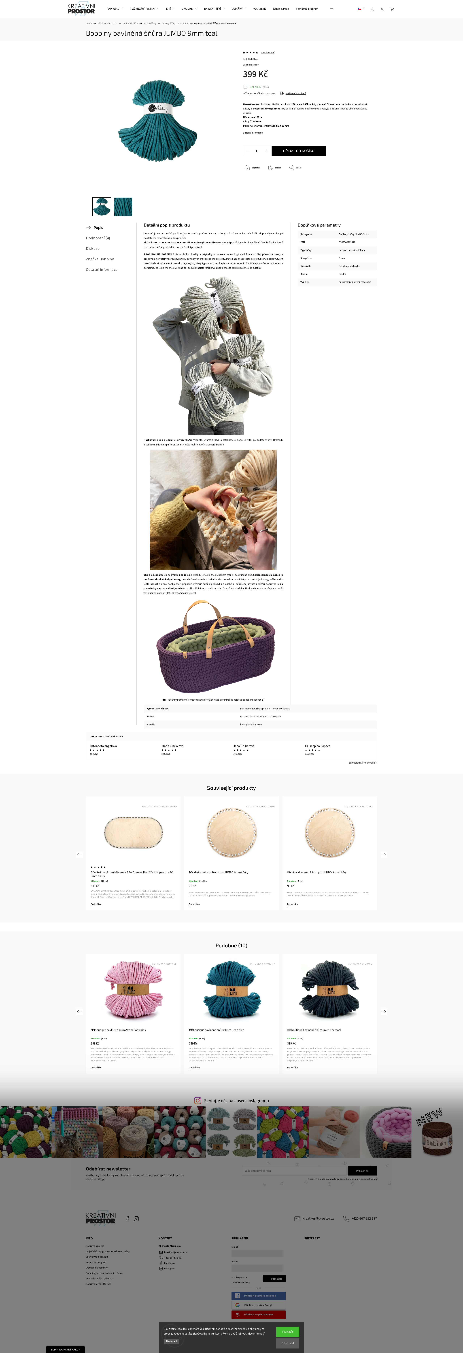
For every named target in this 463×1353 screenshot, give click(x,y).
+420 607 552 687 (364, 1218)
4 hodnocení (267, 52)
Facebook (127, 1218)
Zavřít (359, 179)
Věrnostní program (96, 1262)
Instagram (136, 1218)
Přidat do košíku (298, 151)
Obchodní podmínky (97, 1268)
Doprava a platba (95, 1246)
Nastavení (171, 1341)
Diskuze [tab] (92, 248)
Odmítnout (288, 1343)
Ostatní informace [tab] (101, 269)
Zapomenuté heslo (241, 1282)
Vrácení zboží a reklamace (100, 1278)
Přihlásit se (362, 1170)
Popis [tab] (98, 228)
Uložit (251, 185)
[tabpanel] (133, 853)
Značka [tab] (100, 259)
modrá (342, 274)
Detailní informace (253, 133)
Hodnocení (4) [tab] (98, 238)
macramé (366, 282)
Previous (79, 854)
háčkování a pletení (349, 282)
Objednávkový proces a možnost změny (108, 1251)
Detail (94, 1067)
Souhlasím (288, 1332)
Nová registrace (239, 1277)
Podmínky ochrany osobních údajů (104, 1273)
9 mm (342, 258)
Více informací (256, 1334)
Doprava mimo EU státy (98, 1284)
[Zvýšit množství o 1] (266, 151)
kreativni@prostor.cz (318, 1218)
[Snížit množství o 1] (247, 151)
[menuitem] (115, 9)
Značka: (251, 64)
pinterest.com (174, 445)
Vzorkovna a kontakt (97, 1257)
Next (384, 854)
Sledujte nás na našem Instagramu (236, 1101)
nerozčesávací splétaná (352, 250)
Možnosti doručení (296, 93)
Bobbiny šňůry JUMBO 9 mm (354, 234)
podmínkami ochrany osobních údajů (357, 1179)
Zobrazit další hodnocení (362, 763)
